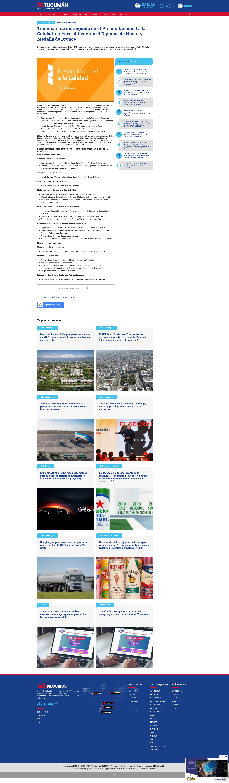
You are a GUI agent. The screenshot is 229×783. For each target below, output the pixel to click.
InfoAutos (45, 466)
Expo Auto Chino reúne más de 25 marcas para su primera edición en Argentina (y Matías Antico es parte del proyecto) (137, 112)
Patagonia (154, 729)
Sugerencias (42, 712)
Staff (106, 14)
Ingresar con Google (52, 305)
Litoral (153, 719)
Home (41, 14)
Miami (174, 701)
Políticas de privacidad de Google (121, 769)
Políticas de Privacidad (119, 766)
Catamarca (155, 691)
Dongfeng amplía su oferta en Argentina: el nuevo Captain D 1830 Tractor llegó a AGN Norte (135, 134)
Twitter (131, 694)
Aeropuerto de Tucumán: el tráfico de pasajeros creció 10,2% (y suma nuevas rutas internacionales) (137, 92)
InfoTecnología (157, 712)
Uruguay (175, 708)
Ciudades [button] (66, 14)
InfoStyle (154, 708)
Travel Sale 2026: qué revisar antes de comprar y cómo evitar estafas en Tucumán (136, 165)
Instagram (133, 701)
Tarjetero (96, 14)
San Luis (153, 739)
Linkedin (132, 698)
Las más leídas (81, 14)
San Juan (154, 736)
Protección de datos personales (140, 766)
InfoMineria (155, 705)
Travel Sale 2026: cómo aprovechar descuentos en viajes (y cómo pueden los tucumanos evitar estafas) (136, 155)
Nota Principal (46, 22)
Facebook (132, 691)
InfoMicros (105, 604)
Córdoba (154, 694)
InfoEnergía (155, 698)
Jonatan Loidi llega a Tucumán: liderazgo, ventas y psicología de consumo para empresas (135, 102)
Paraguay (176, 705)
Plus (43, 604)
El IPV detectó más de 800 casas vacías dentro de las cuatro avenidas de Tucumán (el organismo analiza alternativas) (137, 82)
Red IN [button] (129, 14)
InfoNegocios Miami (109, 466)
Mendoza (154, 722)
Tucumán (154, 750)
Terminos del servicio (141, 769)
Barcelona (177, 691)
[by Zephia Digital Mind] (114, 775)
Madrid (175, 698)
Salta (152, 732)
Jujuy (152, 715)
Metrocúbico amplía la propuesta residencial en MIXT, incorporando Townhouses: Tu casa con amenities (136, 71)
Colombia (176, 694)
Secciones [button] (52, 14)
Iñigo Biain (162, 766)
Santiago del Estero (159, 746)
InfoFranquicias (157, 701)
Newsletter (117, 14)
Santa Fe (154, 743)
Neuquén (154, 725)
